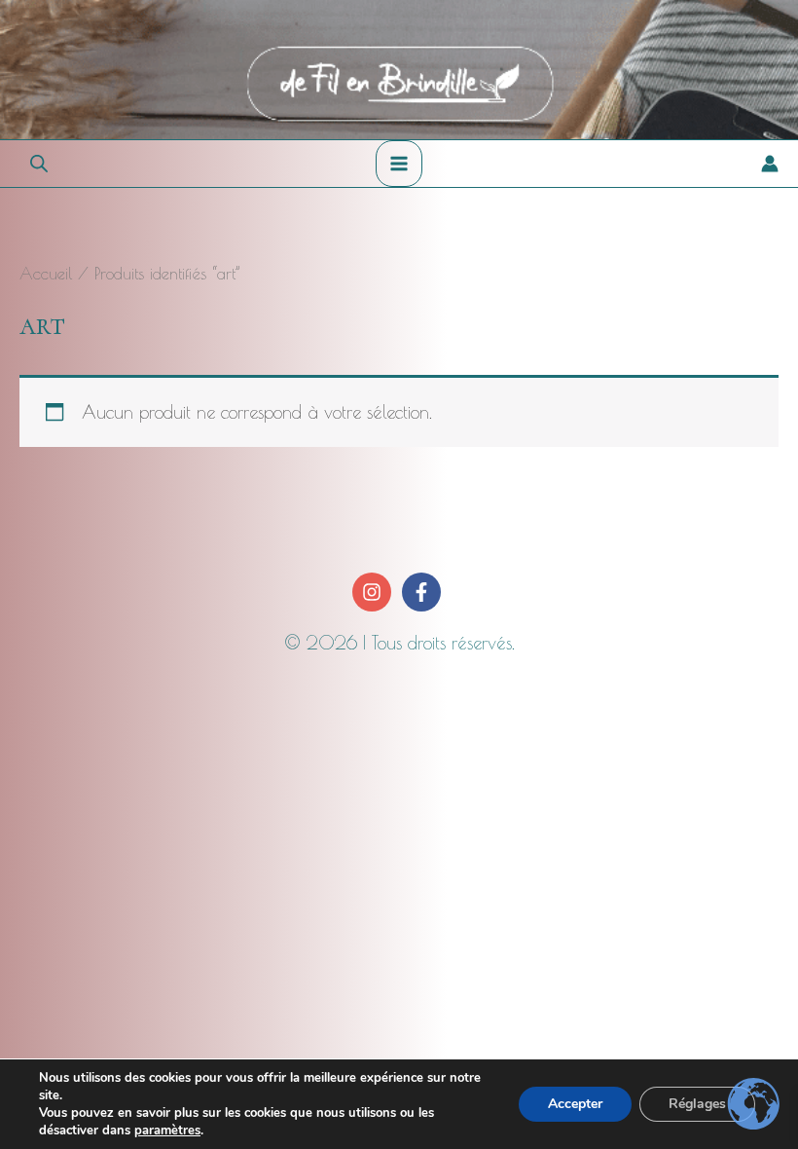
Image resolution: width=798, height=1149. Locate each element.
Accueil (45, 273)
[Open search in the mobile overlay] (39, 163)
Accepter (575, 1103)
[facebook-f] (424, 592)
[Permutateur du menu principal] (399, 163)
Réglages (697, 1103)
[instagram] (374, 592)
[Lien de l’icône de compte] (770, 163)
